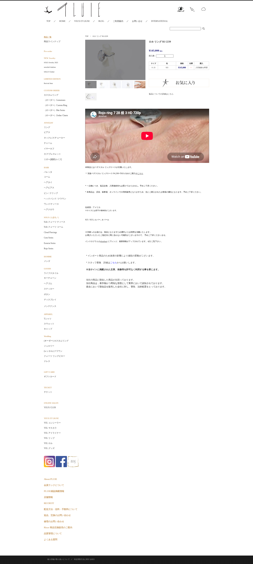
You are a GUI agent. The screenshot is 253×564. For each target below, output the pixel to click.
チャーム (48, 143)
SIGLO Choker (49, 72)
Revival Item (48, 83)
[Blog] (73, 466)
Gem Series (48, 238)
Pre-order (48, 51)
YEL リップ (49, 438)
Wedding (47, 336)
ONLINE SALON (51, 403)
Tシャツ (47, 319)
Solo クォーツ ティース (54, 222)
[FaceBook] (61, 466)
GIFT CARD (49, 372)
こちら (113, 262)
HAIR (46, 167)
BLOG (101, 21)
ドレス (47, 361)
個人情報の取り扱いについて (58, 559)
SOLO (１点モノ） (52, 217)
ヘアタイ (48, 182)
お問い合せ (137, 21)
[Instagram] (49, 466)
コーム (47, 177)
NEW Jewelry (49, 58)
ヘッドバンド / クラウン (55, 198)
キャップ (48, 329)
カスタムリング (51, 95)
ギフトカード (50, 376)
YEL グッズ (49, 448)
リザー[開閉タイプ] (53, 159)
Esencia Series (50, 243)
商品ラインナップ (52, 41)
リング (47, 127)
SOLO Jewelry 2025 (51, 62)
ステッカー (49, 289)
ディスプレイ (50, 299)
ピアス (47, 132)
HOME (62, 21)
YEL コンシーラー (52, 423)
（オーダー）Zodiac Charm (56, 115)
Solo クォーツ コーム (53, 227)
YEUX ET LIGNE (82, 21)
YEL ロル (48, 443)
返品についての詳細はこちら (161, 94)
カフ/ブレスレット (52, 154)
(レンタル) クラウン (53, 351)
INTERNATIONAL (159, 21)
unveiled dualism (50, 67)
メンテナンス (50, 306)
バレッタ (48, 172)
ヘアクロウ (49, 209)
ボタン (47, 294)
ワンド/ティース (51, 204)
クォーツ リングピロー (54, 356)
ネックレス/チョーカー (54, 138)
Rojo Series (48, 248)
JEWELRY (48, 123)
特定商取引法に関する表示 (84, 559)
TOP (48, 21)
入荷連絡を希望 (202, 67)
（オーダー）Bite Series (54, 110)
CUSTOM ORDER (52, 90)
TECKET (48, 387)
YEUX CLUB (50, 407)
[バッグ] (62, 303)
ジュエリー (49, 346)
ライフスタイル (51, 273)
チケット (48, 392)
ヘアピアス (49, 187)
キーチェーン (50, 278)
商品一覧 (47, 37)
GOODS (47, 269)
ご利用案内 (118, 21)
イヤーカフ (49, 148)
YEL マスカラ (50, 428)
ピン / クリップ (51, 193)
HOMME (48, 257)
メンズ (47, 261)
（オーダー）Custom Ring (55, 105)
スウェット (49, 324)
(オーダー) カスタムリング (56, 341)
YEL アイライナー (52, 433)
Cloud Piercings (50, 232)
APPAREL (48, 314)
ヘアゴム (48, 283)
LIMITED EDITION (52, 79)
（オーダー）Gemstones (54, 100)
